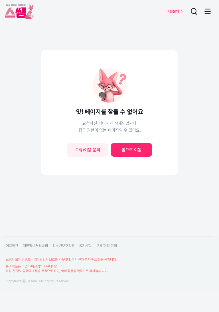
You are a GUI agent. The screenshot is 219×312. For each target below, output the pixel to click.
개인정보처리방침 (35, 246)
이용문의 (173, 11)
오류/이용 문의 (87, 149)
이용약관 (12, 246)
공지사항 (85, 246)
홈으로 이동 (131, 149)
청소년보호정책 (63, 246)
